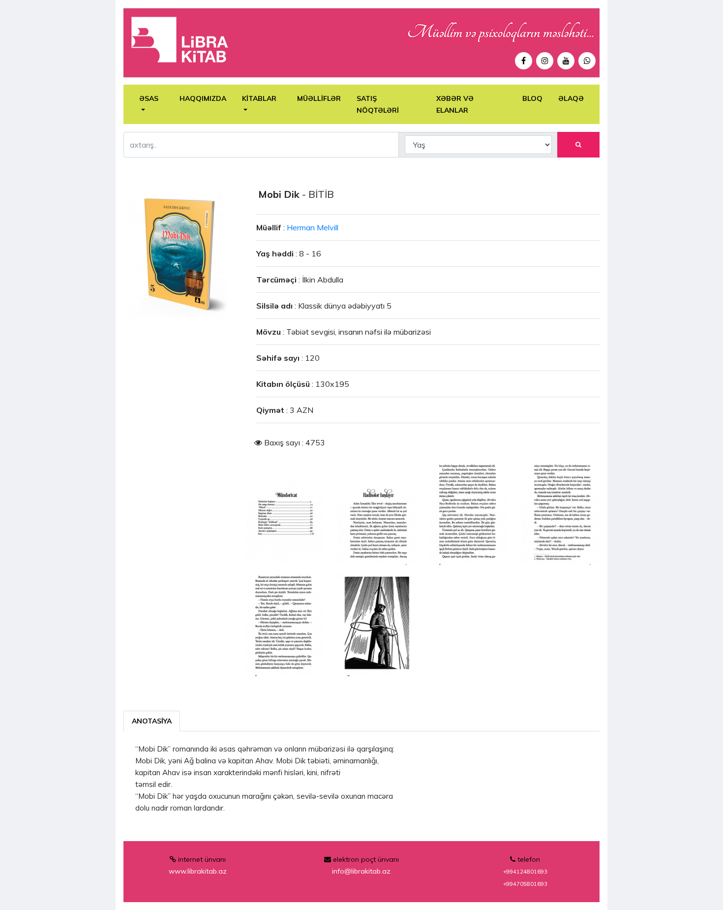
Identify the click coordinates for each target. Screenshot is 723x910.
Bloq (532, 98)
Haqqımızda (203, 98)
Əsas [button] (148, 98)
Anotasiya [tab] (152, 721)
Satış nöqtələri (378, 104)
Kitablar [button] (259, 98)
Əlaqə (571, 98)
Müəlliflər (319, 98)
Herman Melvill (312, 227)
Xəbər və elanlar (455, 104)
